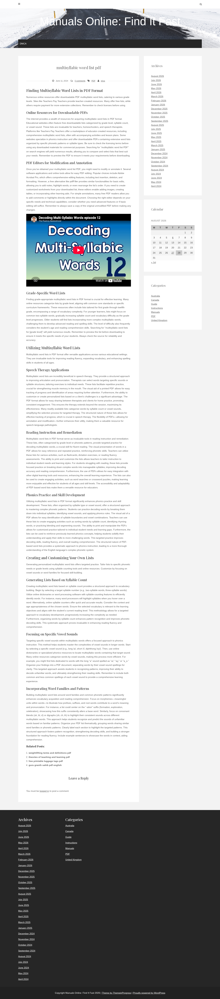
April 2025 (156, 141)
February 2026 (158, 100)
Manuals (155, 312)
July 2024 (156, 174)
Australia (155, 296)
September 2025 (159, 121)
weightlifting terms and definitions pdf (50, 753)
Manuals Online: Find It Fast (110, 21)
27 (173, 252)
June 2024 (156, 178)
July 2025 (156, 129)
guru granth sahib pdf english (45, 765)
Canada (155, 300)
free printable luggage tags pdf (46, 761)
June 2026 (156, 84)
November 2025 (159, 112)
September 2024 (159, 165)
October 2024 (158, 161)
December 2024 (159, 153)
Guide (154, 304)
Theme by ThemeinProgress (116, 993)
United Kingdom (159, 320)
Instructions (157, 308)
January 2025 (158, 149)
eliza (103, 81)
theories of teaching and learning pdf (49, 757)
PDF (93, 81)
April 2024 (156, 186)
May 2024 (156, 182)
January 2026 (158, 104)
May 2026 (156, 88)
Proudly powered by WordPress (149, 993)
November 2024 (159, 157)
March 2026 (157, 96)
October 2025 (158, 116)
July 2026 (156, 80)
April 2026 (156, 92)
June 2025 (156, 133)
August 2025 (157, 125)
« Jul (153, 262)
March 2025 (157, 145)
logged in (44, 791)
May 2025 (156, 137)
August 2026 (157, 76)
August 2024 (157, 169)
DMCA (23, 43)
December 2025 (159, 108)
